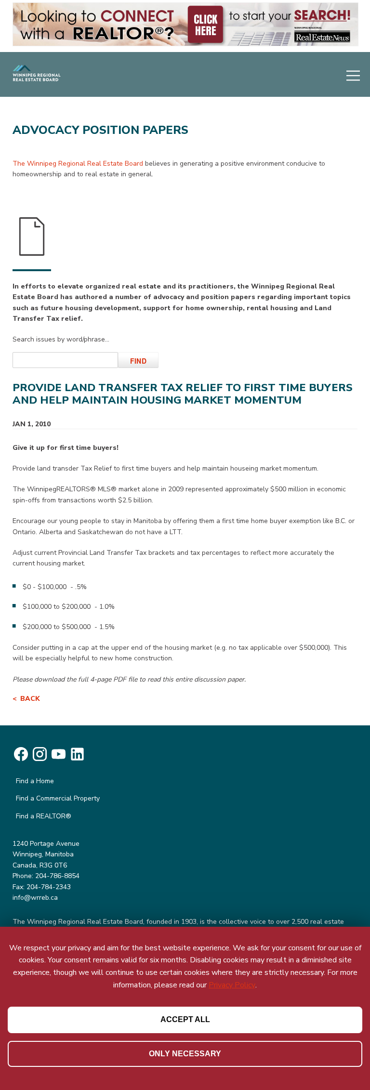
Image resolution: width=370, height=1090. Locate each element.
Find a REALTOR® (43, 816)
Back (30, 698)
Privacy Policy (232, 985)
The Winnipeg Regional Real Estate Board (78, 163)
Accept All (185, 1019)
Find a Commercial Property (58, 798)
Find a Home (35, 781)
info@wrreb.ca (35, 897)
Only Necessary (185, 1054)
